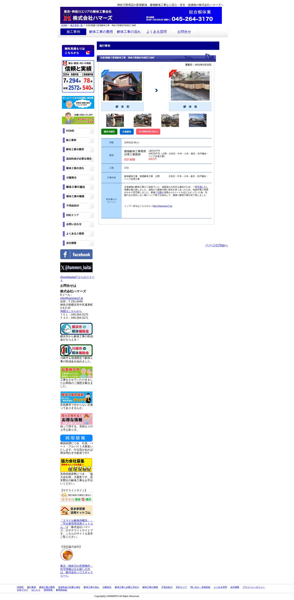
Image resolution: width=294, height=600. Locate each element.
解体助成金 (61, 590)
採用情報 (48, 590)
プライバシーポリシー (254, 587)
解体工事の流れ (129, 32)
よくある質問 (156, 32)
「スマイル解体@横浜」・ (76, 520)
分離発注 (107, 587)
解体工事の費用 (101, 32)
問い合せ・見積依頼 (200, 587)
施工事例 (73, 32)
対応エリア (181, 587)
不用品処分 (167, 587)
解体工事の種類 (150, 587)
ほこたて (35, 590)
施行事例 (31, 587)
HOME (64, 25)
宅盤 (159, 192)
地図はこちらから (71, 311)
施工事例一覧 (76, 25)
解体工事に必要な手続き (127, 587)
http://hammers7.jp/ (162, 206)
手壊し (200, 187)
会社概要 (234, 587)
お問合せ (184, 32)
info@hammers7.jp (71, 298)
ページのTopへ (216, 245)
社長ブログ (22, 590)
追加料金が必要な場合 (69, 587)
